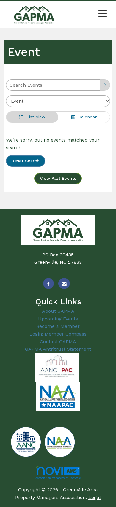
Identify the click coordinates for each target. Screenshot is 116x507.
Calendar (86, 117)
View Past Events (58, 178)
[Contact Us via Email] (64, 283)
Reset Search (26, 160)
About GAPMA (58, 311)
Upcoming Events (58, 319)
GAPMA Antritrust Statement (58, 349)
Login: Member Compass (58, 334)
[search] (105, 85)
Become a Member (58, 326)
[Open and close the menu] (87, 14)
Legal (94, 497)
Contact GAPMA (58, 341)
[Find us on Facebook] (48, 283)
